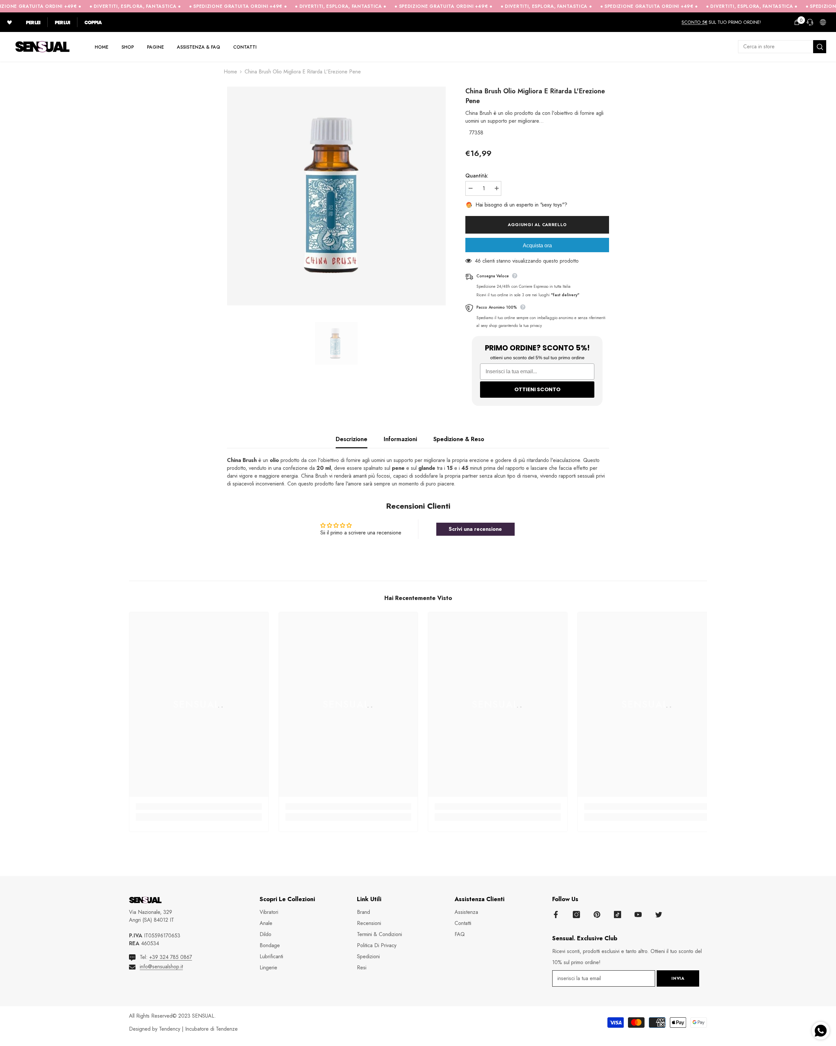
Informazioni (400, 439)
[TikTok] (617, 914)
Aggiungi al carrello (537, 225)
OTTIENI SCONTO (537, 389)
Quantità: (476, 175)
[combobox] (775, 46)
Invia (677, 978)
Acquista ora (537, 245)
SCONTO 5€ (694, 22)
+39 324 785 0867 (170, 957)
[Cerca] (782, 46)
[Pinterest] (597, 914)
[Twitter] (659, 914)
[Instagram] (576, 914)
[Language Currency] (823, 22)
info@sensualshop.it (161, 966)
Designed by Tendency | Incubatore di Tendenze (183, 1029)
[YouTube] (638, 914)
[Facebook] (556, 914)
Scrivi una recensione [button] (475, 529)
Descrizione (351, 439)
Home (230, 71)
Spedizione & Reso (458, 439)
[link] (199, 806)
